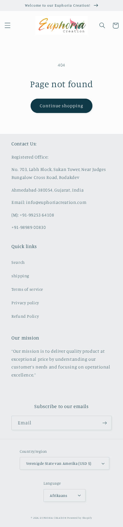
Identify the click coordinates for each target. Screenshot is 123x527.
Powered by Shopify (79, 517)
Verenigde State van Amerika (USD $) (59, 463)
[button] (7, 25)
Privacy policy (25, 302)
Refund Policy (25, 316)
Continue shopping (62, 105)
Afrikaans (59, 495)
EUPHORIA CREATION (53, 517)
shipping (20, 275)
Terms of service (27, 289)
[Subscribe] (104, 423)
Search (18, 262)
